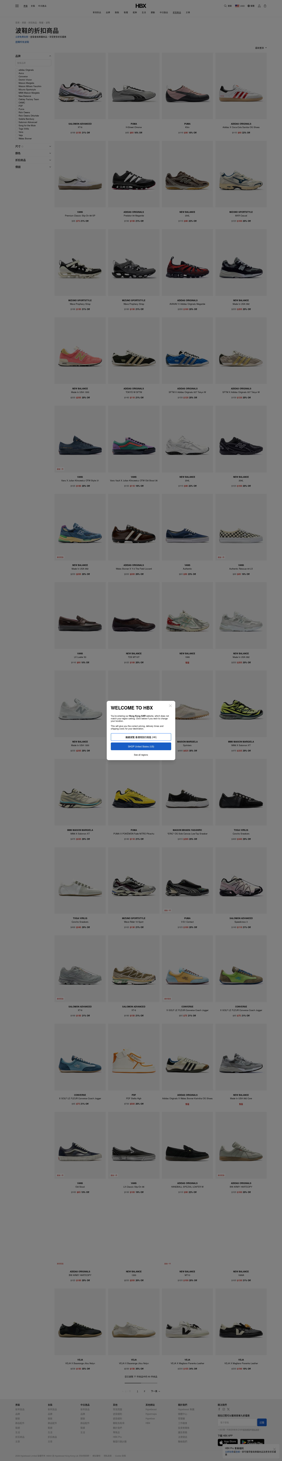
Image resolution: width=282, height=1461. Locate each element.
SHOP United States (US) (141, 746)
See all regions (141, 754)
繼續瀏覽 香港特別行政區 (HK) (141, 737)
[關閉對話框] (170, 705)
